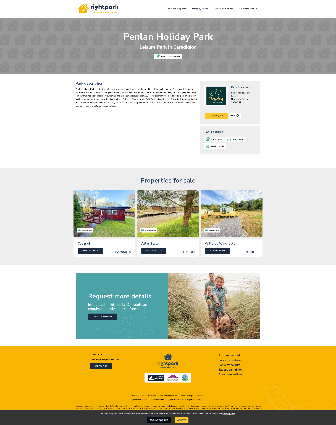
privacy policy (228, 413)
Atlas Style (150, 243)
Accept (181, 420)
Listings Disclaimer (148, 396)
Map (233, 115)
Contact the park (102, 316)
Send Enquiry (216, 116)
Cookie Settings (186, 396)
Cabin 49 (84, 243)
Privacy (134, 396)
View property (90, 251)
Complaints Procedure (167, 396)
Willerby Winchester (221, 243)
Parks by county (200, 8)
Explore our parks (177, 8)
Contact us (100, 366)
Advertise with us (248, 8)
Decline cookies (158, 420)
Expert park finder (224, 8)
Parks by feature (229, 360)
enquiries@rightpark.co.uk (107, 359)
